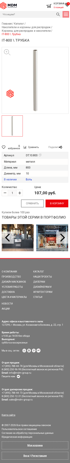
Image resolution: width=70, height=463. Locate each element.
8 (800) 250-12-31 (11, 396)
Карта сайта (8, 415)
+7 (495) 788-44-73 (12, 392)
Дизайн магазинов (14, 281)
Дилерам (39, 281)
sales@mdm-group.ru (21, 399)
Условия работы (12, 286)
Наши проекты (42, 276)
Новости (7, 303)
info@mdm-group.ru (20, 372)
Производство (11, 276)
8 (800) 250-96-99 (11, 369)
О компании (9, 271)
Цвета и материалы (14, 297)
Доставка (8, 292)
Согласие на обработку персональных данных (28, 433)
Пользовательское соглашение (19, 429)
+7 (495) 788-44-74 (12, 366)
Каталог (38, 271)
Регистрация (39, 455)
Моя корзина (35, 445)
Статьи (37, 297)
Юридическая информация (17, 437)
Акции (6, 308)
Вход (26, 455)
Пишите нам (8, 376)
